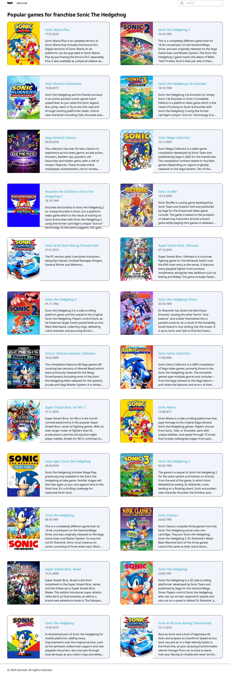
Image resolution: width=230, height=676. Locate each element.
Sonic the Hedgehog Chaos (177, 299)
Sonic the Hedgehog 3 (174, 461)
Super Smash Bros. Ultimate (178, 245)
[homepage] (10, 3)
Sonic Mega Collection (174, 138)
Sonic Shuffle (167, 191)
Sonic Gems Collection (174, 353)
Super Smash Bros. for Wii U (65, 407)
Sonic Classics (168, 515)
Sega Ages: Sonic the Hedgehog (68, 461)
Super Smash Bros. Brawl (63, 569)
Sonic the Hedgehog (59, 515)
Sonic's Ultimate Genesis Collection (70, 353)
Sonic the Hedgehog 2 (174, 30)
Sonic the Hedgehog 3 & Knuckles (182, 84)
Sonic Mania (167, 407)
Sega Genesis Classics (60, 138)
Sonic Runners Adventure (63, 84)
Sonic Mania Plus (57, 30)
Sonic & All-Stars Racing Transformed (71, 245)
